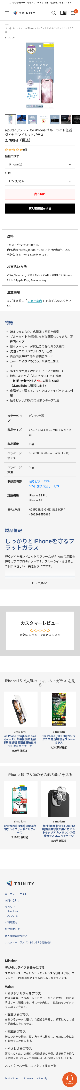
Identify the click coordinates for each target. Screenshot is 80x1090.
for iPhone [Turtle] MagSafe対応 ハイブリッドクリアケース (19, 829)
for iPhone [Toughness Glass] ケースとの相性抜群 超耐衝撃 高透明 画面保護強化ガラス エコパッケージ (19, 741)
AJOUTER (12, 915)
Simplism (11, 911)
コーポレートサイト (16, 893)
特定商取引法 (12, 929)
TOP (7, 24)
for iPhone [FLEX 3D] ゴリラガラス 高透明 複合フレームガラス (58, 739)
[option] (40, 225)
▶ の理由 (34, 381)
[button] (14, 150)
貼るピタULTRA (39, 481)
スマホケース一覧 (16, 1065)
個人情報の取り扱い (16, 935)
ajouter (10, 37)
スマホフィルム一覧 (43, 1065)
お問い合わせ (12, 900)
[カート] (73, 13)
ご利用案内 (35, 301)
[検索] (53, 13)
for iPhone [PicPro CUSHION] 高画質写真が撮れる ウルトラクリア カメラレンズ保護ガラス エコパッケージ (58, 830)
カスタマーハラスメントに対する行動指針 (28, 942)
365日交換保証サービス (44, 486)
